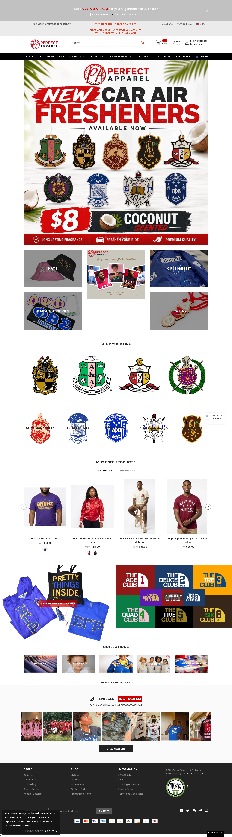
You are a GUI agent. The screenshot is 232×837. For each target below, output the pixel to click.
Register (203, 40)
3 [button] (114, 157)
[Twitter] (187, 730)
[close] (207, 10)
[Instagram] (194, 730)
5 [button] (122, 157)
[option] (116, 112)
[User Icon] (187, 43)
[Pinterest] (200, 730)
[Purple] (45, 468)
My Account (197, 44)
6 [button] (126, 157)
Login (193, 40)
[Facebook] (181, 730)
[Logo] (44, 44)
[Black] (95, 472)
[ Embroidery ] (100, 14)
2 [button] (110, 157)
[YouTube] (206, 730)
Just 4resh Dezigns (194, 692)
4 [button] (118, 157)
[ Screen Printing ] (128, 14)
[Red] (89, 472)
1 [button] (106, 157)
